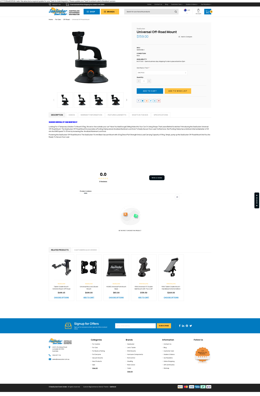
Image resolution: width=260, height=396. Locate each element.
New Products (97, 361)
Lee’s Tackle (131, 347)
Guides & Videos (191, 4)
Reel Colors (131, 365)
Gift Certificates (169, 365)
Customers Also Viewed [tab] (85, 250)
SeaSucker (130, 344)
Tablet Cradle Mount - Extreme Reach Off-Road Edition (61, 289)
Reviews (257, 200)
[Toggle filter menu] (177, 197)
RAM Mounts (131, 351)
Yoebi (129, 368)
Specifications (161, 115)
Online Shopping (169, 361)
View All (95, 368)
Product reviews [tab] (86, 191)
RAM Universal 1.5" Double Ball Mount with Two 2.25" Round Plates (144, 289)
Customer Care (176, 4)
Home (149, 4)
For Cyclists (96, 344)
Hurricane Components (135, 354)
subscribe (164, 326)
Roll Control (131, 358)
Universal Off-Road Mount (80, 19)
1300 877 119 (56, 355)
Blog (166, 4)
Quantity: (140, 77)
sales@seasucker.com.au (60, 359)
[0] (207, 11)
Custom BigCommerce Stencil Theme (95, 387)
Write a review (157, 178)
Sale (93, 365)
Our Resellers (205, 4)
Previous (53, 100)
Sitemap (166, 368)
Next (126, 100)
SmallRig (130, 361)
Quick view (61, 265)
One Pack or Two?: (143, 68)
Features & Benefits (117, 115)
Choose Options (61, 297)
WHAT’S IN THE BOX (140, 115)
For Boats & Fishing (98, 351)
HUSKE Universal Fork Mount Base (116, 288)
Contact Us (158, 4)
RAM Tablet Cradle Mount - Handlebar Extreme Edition (171, 288)
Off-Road (66, 19)
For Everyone (96, 354)
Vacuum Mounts (97, 358)
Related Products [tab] (60, 250)
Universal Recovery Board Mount (89, 288)
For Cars (58, 19)
